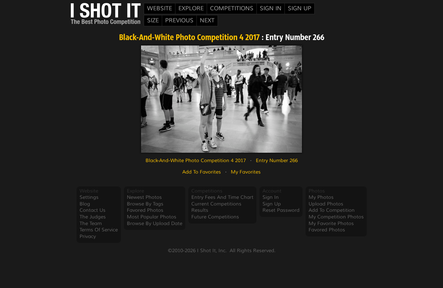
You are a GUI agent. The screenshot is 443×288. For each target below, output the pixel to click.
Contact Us (92, 210)
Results (199, 210)
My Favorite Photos (331, 224)
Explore (191, 8)
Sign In (270, 8)
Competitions (231, 8)
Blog (85, 204)
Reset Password (281, 210)
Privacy (88, 236)
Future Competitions (215, 217)
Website (159, 8)
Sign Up (299, 8)
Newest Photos (144, 197)
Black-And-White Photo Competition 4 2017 (189, 38)
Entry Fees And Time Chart (222, 197)
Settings (89, 197)
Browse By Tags (145, 204)
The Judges (93, 217)
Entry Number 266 (277, 161)
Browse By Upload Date (154, 224)
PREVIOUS (179, 20)
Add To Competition (332, 210)
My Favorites (246, 172)
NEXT (207, 20)
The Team (91, 224)
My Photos (321, 197)
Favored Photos (145, 210)
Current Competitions (216, 204)
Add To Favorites (201, 172)
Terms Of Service (99, 230)
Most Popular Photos (151, 217)
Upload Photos (326, 204)
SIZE (153, 20)
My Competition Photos (336, 217)
